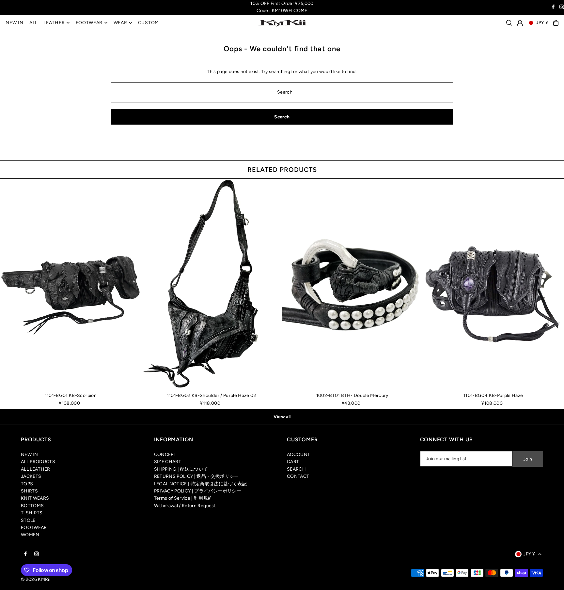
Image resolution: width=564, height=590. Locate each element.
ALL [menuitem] (33, 22)
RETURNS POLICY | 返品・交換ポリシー (196, 476)
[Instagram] (561, 7)
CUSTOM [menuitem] (148, 22)
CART (293, 461)
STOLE (28, 520)
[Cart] (555, 23)
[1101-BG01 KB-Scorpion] (70, 284)
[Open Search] (509, 23)
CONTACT (298, 476)
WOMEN (30, 534)
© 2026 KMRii (35, 579)
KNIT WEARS (35, 498)
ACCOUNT (298, 454)
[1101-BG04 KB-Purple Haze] (493, 284)
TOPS (27, 484)
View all (282, 416)
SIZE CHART (167, 461)
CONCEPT (165, 454)
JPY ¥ (542, 22)
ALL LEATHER (35, 469)
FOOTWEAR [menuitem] (89, 22)
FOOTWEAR (34, 527)
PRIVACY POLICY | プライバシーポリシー (197, 491)
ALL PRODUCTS (38, 461)
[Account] (520, 23)
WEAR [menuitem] (120, 22)
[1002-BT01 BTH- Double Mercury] (352, 284)
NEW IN (29, 454)
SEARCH (296, 469)
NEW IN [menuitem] (14, 22)
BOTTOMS (32, 505)
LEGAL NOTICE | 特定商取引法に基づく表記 (200, 484)
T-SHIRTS (32, 513)
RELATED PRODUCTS (282, 170)
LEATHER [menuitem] (54, 22)
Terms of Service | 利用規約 (183, 498)
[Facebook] (553, 7)
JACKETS (31, 476)
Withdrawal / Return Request (185, 505)
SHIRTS (29, 491)
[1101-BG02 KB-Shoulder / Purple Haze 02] (211, 284)
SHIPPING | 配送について (181, 469)
